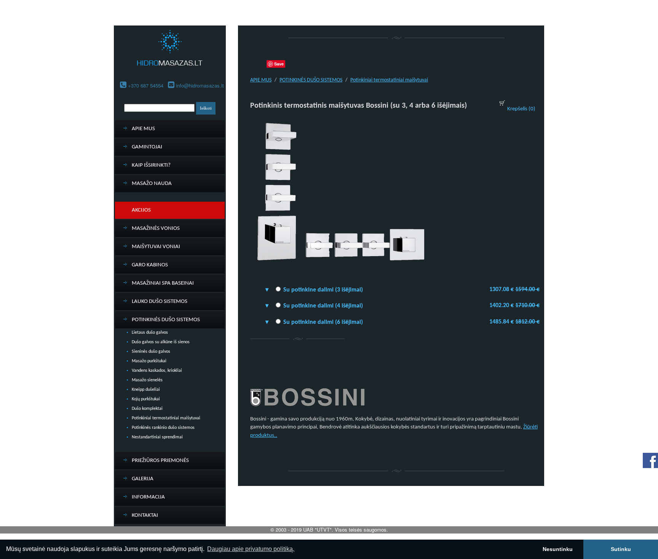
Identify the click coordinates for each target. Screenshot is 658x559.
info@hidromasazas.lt (200, 85)
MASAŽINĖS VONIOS (156, 228)
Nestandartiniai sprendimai (157, 437)
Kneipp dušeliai (146, 389)
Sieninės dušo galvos (151, 351)
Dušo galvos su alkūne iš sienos (161, 342)
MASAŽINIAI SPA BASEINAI (163, 283)
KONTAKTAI (145, 515)
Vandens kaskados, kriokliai (157, 370)
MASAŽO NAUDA (152, 183)
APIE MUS (143, 129)
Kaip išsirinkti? (151, 165)
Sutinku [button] (621, 549)
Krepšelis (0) (521, 109)
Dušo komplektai (147, 408)
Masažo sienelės (147, 380)
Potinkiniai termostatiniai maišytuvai (166, 418)
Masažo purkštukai (149, 361)
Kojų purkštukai (146, 399)
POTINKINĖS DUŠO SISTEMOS (166, 320)
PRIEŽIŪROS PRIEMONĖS (160, 460)
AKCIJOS (141, 210)
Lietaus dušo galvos (150, 332)
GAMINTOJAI (147, 147)
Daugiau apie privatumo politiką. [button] (250, 549)
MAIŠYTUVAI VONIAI (156, 247)
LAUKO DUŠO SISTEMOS (159, 301)
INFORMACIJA (148, 497)
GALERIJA (142, 479)
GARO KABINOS (150, 265)
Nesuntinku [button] (558, 549)
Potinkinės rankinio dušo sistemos (163, 427)
